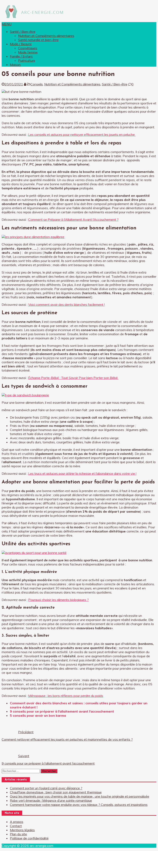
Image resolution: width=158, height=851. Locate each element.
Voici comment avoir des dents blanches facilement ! (66, 304)
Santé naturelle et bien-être (38, 40)
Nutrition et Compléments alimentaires (46, 36)
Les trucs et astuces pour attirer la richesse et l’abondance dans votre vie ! (82, 473)
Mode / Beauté (21, 44)
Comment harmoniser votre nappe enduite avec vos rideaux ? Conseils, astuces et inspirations (79, 805)
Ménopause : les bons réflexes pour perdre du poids (65, 696)
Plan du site (18, 834)
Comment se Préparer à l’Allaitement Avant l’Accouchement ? (73, 219)
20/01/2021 (14, 84)
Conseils (36, 84)
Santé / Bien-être (22, 32)
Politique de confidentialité (29, 838)
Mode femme (28, 52)
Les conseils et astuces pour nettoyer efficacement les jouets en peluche (82, 134)
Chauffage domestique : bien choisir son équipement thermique (56, 792)
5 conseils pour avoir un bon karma (38, 715)
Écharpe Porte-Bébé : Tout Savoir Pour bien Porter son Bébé (73, 378)
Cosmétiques (27, 48)
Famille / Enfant (21, 56)
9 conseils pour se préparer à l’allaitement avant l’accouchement (62, 711)
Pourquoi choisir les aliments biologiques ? (58, 600)
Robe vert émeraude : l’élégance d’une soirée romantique (51, 800)
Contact (16, 826)
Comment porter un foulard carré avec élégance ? (46, 788)
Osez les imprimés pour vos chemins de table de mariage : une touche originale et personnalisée (79, 796)
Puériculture (26, 60)
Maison (15, 65)
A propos (16, 822)
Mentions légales (22, 830)
